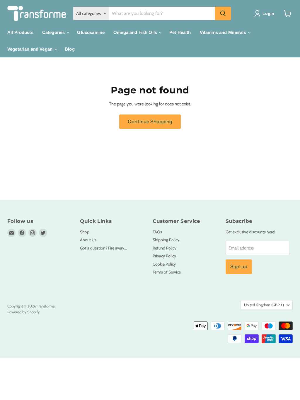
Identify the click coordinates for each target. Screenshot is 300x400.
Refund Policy (164, 248)
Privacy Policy (164, 256)
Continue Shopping (150, 121)
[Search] (223, 13)
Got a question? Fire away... (103, 248)
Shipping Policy (166, 239)
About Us (88, 239)
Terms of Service (167, 272)
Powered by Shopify (23, 312)
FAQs (157, 232)
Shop (84, 232)
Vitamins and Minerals (223, 32)
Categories (54, 32)
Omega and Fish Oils (135, 32)
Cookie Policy (164, 264)
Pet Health (180, 32)
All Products (20, 32)
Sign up (238, 266)
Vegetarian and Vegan (30, 49)
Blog (70, 49)
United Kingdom (264, 304)
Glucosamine (91, 32)
